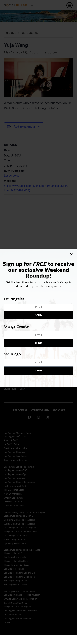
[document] (38, 317)
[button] (71, 254)
